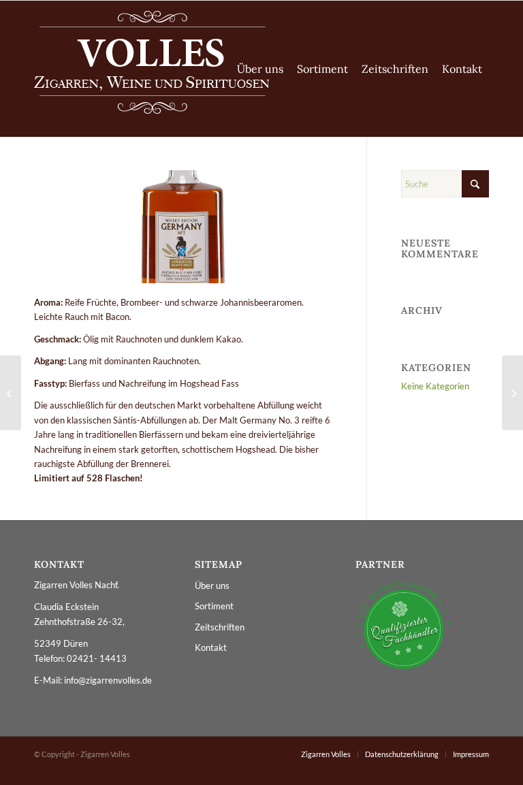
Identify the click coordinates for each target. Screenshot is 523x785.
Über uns (212, 585)
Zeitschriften (219, 627)
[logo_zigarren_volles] (151, 69)
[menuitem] (260, 69)
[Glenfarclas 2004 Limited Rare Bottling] (512, 392)
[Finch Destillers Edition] (10, 392)
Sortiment (214, 605)
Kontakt (211, 647)
